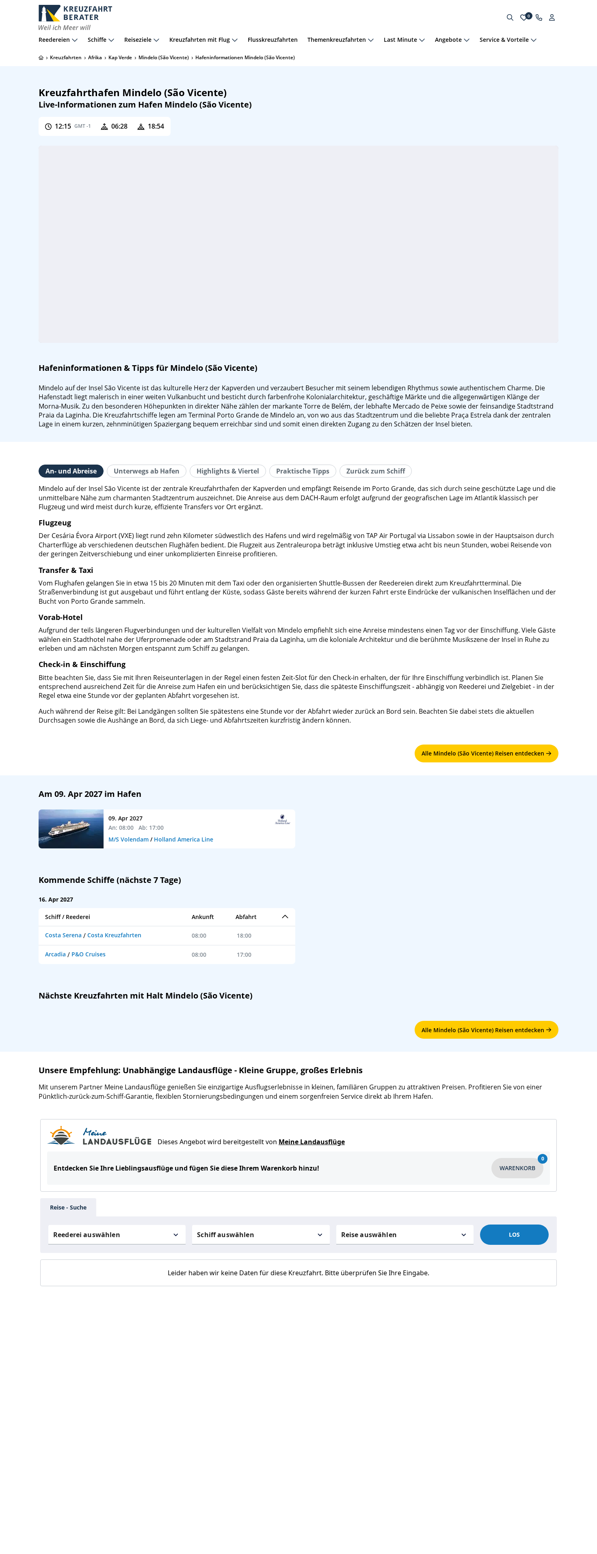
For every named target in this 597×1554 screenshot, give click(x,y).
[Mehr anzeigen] (74, 40)
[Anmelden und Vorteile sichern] (551, 17)
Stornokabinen (191, 1393)
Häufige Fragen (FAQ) (69, 1341)
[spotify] (485, 1367)
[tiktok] (445, 1367)
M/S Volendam (128, 839)
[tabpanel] (298, 604)
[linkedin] (465, 1367)
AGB (44, 1329)
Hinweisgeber (58, 1406)
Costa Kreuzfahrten (114, 935)
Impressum (55, 1354)
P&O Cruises (88, 954)
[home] (41, 57)
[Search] (510, 17)
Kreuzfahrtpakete (327, 1380)
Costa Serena (63, 935)
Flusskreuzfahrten (273, 39)
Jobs (45, 1380)
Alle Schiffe (318, 1354)
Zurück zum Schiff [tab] (375, 471)
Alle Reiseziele (322, 1367)
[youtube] (506, 1347)
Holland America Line (183, 839)
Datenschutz (56, 1367)
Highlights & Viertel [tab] (228, 471)
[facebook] (445, 1347)
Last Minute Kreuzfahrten (206, 1367)
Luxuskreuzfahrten (196, 1406)
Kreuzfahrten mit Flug (201, 1419)
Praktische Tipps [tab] (302, 471)
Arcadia (55, 954)
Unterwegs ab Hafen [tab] (147, 471)
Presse (48, 1393)
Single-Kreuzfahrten (198, 1341)
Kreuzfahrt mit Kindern (202, 1354)
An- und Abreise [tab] (71, 471)
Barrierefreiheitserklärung (75, 1419)
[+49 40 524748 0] (538, 17)
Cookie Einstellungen (68, 1431)
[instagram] (485, 1347)
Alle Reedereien (324, 1341)
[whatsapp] (465, 1347)
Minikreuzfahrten (194, 1380)
